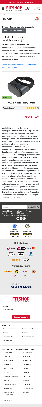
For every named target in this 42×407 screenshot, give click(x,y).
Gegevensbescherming (30, 329)
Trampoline (27, 360)
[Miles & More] (21, 286)
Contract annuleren (21, 317)
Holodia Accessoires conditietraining (14, 39)
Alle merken (7, 15)
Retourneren (7, 341)
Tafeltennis (8, 364)
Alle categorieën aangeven (14, 30)
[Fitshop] (14, 8)
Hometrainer (27, 352)
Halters (25, 368)
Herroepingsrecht (28, 337)
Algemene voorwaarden (11, 329)
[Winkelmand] (39, 8)
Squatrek (26, 380)
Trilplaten (26, 392)
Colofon (25, 333)
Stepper (6, 380)
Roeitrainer (27, 356)
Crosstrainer (8, 352)
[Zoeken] (33, 8)
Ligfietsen (26, 372)
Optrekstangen (28, 388)
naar (8, 309)
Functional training (10, 384)
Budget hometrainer (11, 376)
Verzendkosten (8, 337)
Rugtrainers (8, 388)
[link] (17, 219)
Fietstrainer (27, 376)
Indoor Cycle (8, 368)
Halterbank (27, 364)
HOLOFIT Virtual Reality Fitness (21, 103)
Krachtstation (9, 360)
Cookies (6, 333)
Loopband (7, 356)
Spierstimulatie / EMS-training (9, 393)
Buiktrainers (27, 384)
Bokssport (7, 372)
